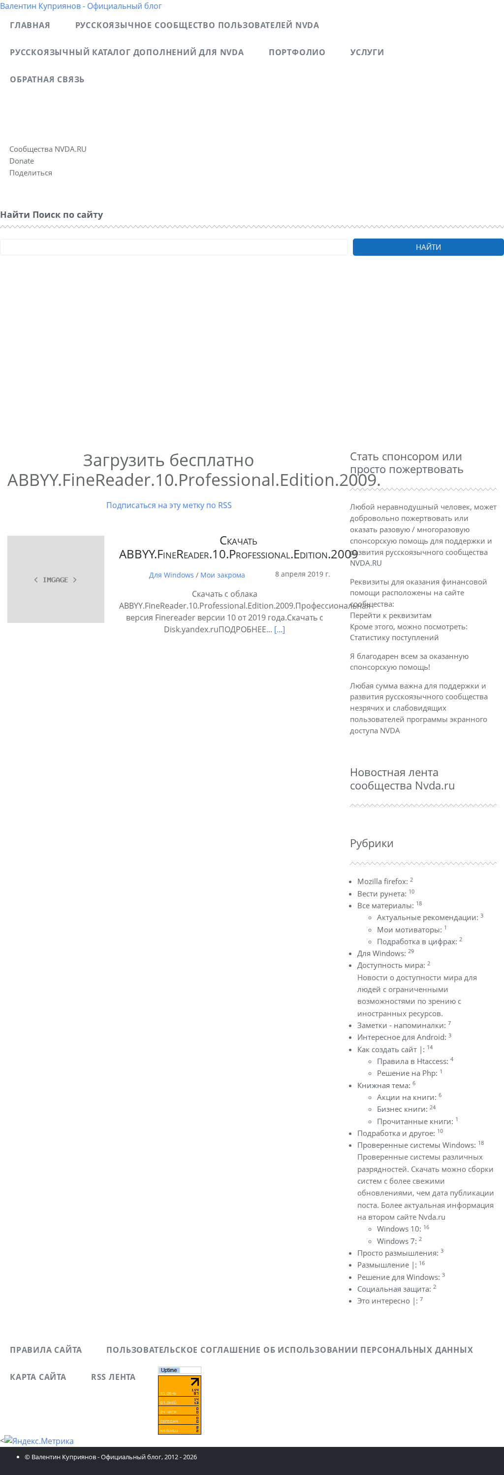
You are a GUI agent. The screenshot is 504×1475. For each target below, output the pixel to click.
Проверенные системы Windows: (420, 1145)
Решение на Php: (409, 1073)
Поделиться (30, 172)
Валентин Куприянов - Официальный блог (81, 5)
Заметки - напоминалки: (404, 1025)
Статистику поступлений (394, 637)
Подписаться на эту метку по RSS (169, 505)
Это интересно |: (390, 1300)
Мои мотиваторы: (412, 929)
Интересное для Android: (404, 1037)
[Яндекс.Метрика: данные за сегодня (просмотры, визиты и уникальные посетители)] (39, 1441)
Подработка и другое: (400, 1133)
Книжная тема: (386, 1085)
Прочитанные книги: (417, 1121)
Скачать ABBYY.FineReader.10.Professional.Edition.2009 (238, 547)
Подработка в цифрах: (419, 941)
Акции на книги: (409, 1097)
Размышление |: (391, 1264)
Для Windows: (385, 953)
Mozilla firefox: (385, 881)
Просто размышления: (400, 1253)
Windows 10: (403, 1229)
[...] (278, 629)
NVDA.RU (366, 563)
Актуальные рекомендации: (430, 917)
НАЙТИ (428, 247)
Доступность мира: (393, 965)
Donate (21, 161)
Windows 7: (399, 1241)
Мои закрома (222, 575)
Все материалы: (389, 905)
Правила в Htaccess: (415, 1061)
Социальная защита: (396, 1289)
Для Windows (171, 575)
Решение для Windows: (401, 1277)
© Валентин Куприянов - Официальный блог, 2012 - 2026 (111, 1456)
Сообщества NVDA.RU (48, 149)
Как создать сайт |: (395, 1049)
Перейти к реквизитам (391, 615)
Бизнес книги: (406, 1109)
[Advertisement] (252, 366)
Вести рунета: (385, 893)
